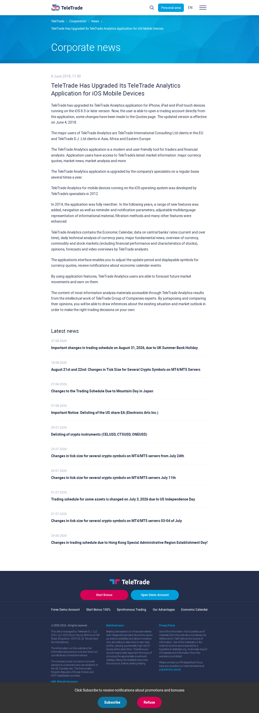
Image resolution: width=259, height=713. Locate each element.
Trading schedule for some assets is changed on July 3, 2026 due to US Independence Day (123, 499)
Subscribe (112, 702)
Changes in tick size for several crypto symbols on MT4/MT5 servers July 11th (113, 478)
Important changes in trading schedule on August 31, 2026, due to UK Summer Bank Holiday (124, 348)
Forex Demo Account (65, 609)
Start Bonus (104, 595)
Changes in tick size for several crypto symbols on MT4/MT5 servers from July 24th (117, 456)
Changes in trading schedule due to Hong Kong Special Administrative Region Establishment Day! (129, 543)
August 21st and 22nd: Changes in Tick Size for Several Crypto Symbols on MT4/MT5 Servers (125, 370)
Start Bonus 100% (98, 609)
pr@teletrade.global (170, 669)
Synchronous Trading (131, 609)
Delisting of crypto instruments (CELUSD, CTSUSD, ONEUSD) (99, 434)
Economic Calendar (194, 609)
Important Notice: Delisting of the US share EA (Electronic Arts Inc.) (104, 413)
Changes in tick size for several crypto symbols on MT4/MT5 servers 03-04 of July (116, 521)
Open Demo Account (155, 595)
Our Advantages (164, 609)
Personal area (171, 8)
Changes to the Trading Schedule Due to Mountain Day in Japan (102, 391)
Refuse (149, 702)
